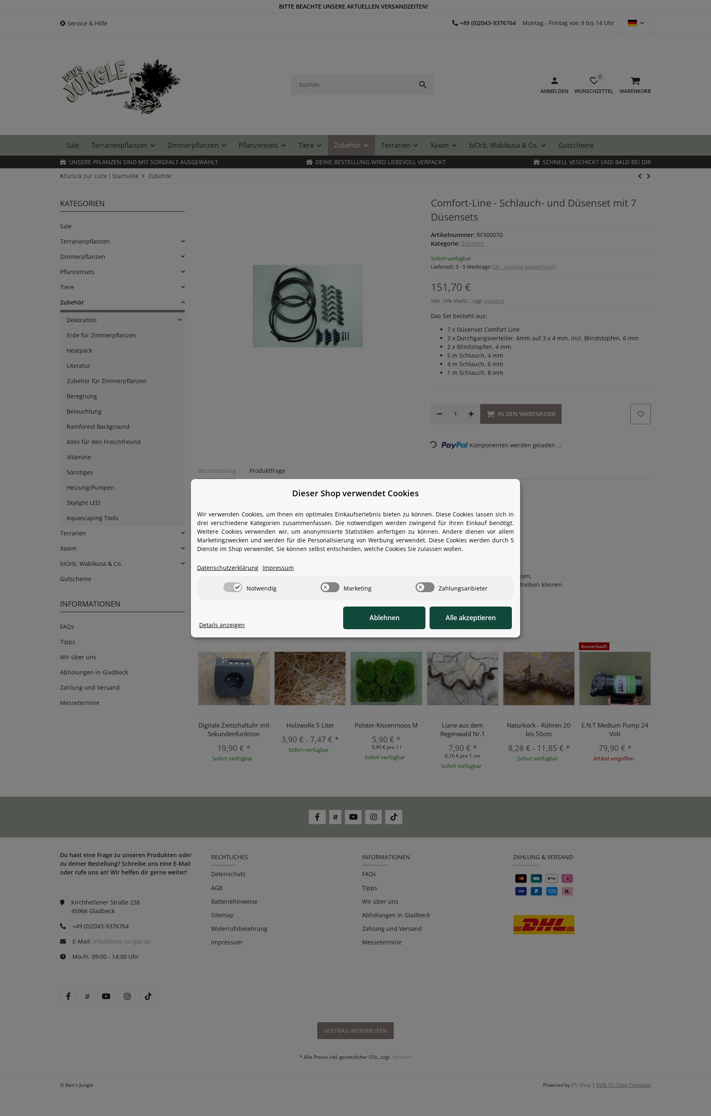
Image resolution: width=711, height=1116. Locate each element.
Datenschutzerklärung (227, 568)
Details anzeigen (222, 625)
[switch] (232, 587)
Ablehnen (384, 617)
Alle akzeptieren (471, 617)
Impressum (278, 568)
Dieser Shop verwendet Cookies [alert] (355, 493)
